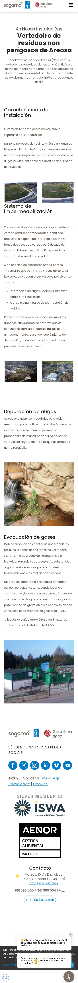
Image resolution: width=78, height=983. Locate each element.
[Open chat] (68, 976)
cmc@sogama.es (43, 883)
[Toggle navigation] (71, 5)
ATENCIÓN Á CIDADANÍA (39, 900)
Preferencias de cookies (5, 978)
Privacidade (19, 784)
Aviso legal (51, 778)
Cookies (40, 784)
